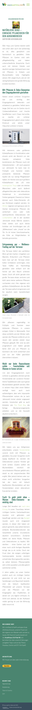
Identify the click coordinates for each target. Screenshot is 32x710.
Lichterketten (7, 218)
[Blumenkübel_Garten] (16, 25)
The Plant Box (20, 405)
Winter (5, 206)
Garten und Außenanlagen (12, 39)
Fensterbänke (24, 450)
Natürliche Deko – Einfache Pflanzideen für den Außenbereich (15, 33)
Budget (27, 518)
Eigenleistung (6, 684)
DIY (3, 694)
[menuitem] (23, 4)
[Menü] (27, 4)
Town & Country (7, 690)
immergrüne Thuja (9, 185)
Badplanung (5, 687)
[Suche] (23, 4)
